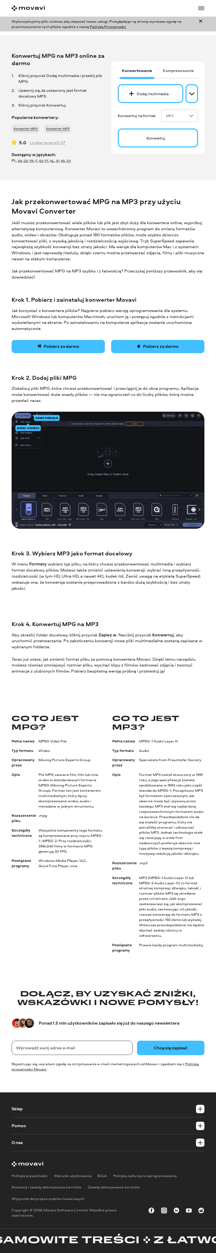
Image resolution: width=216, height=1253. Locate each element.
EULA (102, 1175)
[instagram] (164, 1212)
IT (36, 161)
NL (52, 161)
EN (20, 161)
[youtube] (189, 1212)
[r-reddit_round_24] (201, 1212)
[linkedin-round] (176, 1212)
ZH (68, 161)
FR (31, 161)
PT (46, 161)
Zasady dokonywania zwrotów (114, 1187)
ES (41, 161)
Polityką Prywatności (108, 26)
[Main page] (28, 8)
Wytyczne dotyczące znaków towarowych (48, 1198)
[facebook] (151, 1212)
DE (26, 161)
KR (63, 161)
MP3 (170, 115)
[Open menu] (201, 8)
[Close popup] (200, 24)
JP (57, 161)
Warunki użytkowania (72, 1175)
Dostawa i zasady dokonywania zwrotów (46, 1187)
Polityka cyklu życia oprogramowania (145, 1175)
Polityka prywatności (30, 1175)
